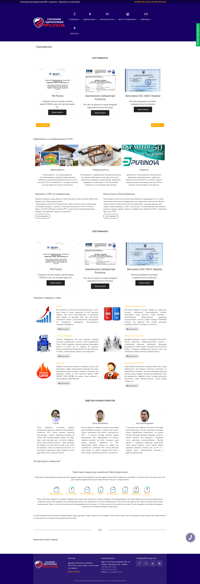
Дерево (125, 494)
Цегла (100, 494)
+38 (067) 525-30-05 (158, 2)
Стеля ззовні (71, 494)
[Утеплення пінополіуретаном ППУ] (49, 23)
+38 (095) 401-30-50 (141, 2)
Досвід (58, 306)
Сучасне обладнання (64, 336)
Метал (147, 494)
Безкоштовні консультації (134, 363)
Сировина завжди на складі (135, 306)
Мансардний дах (56, 494)
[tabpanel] (100, 91)
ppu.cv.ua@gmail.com (114, 572)
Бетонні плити (113, 494)
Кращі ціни (60, 363)
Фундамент (136, 494)
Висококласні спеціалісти (134, 336)
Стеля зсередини (87, 494)
